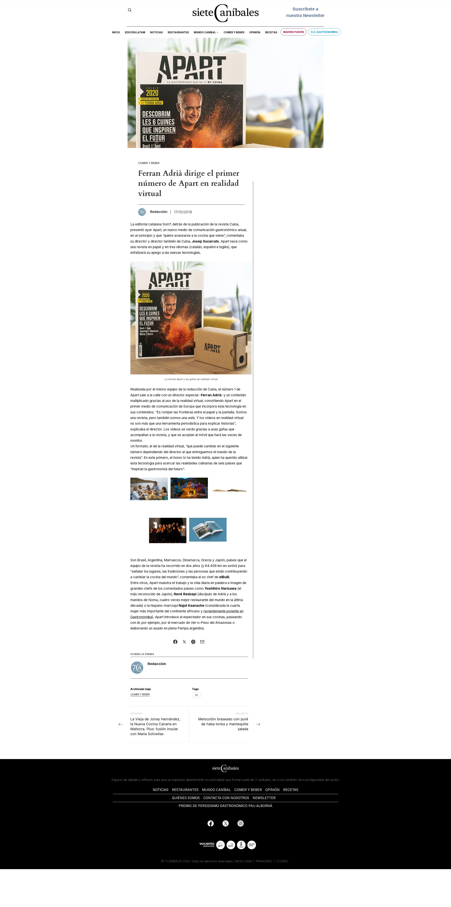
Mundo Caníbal (205, 32)
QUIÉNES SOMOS (186, 798)
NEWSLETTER (264, 798)
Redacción (157, 664)
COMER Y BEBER (248, 790)
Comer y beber (234, 32)
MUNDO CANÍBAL (216, 790)
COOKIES (282, 861)
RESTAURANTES (185, 790)
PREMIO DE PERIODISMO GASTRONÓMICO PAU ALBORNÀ (225, 806)
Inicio (116, 32)
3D (196, 695)
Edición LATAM (135, 32)
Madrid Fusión (293, 31)
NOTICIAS (160, 790)
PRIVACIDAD (264, 861)
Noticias (156, 32)
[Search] (130, 10)
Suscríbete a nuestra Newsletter (305, 13)
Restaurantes (178, 32)
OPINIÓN (272, 790)
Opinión (254, 32)
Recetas (271, 32)
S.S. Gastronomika (324, 31)
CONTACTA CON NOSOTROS (226, 798)
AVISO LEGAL (244, 861)
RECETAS (290, 790)
